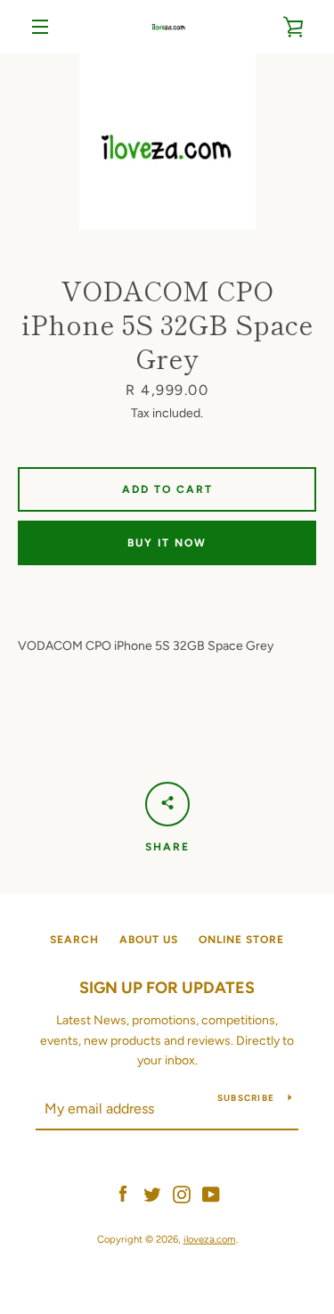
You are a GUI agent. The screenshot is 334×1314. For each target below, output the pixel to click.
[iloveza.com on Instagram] (182, 1193)
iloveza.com (209, 1239)
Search (74, 939)
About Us (148, 939)
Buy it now (167, 543)
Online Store (241, 939)
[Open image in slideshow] (167, 141)
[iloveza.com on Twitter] (152, 1193)
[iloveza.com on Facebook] (123, 1193)
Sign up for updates (167, 988)
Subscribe (245, 1098)
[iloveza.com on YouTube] (211, 1193)
